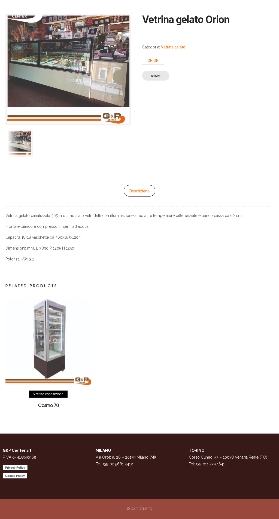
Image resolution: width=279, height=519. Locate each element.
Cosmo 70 (48, 405)
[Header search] (246, 14)
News (161, 13)
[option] (19, 143)
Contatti (61, 29)
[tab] (139, 190)
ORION (153, 60)
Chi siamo (83, 13)
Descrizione (139, 191)
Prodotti (108, 13)
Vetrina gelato (173, 47)
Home (59, 13)
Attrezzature (136, 13)
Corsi (180, 13)
